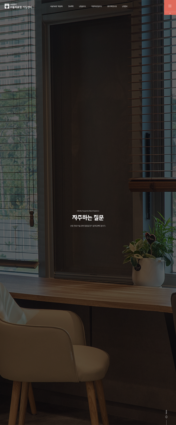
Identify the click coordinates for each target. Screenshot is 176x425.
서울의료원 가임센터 (56, 6)
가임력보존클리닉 (96, 6)
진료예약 (71, 6)
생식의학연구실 (112, 6)
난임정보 (124, 6)
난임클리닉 (82, 6)
